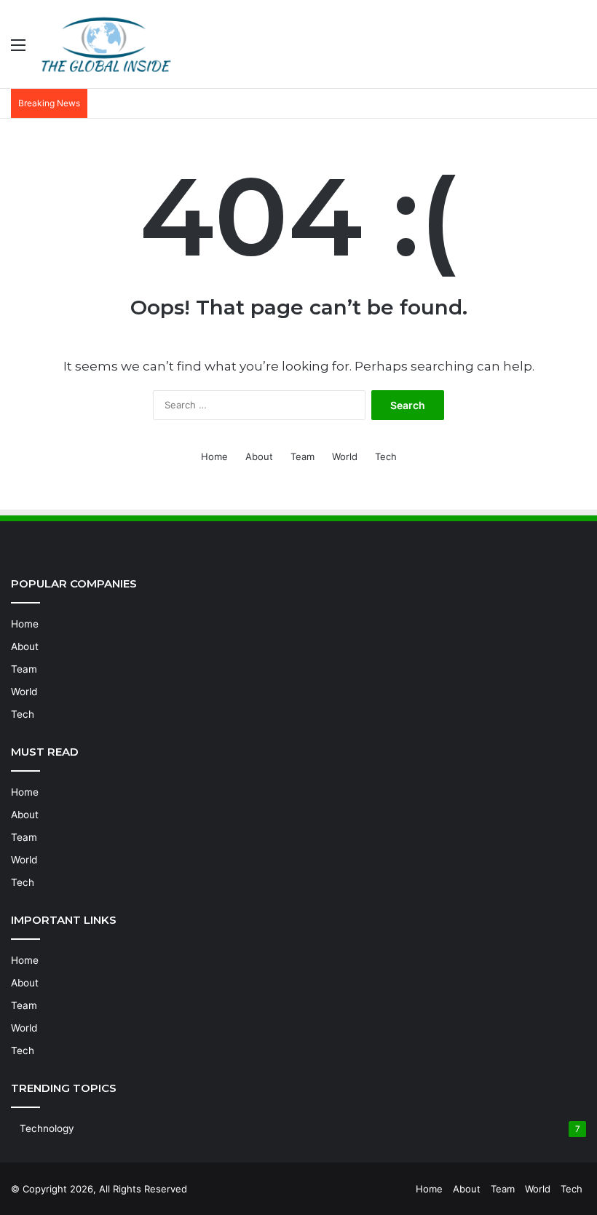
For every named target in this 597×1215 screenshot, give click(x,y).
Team (302, 456)
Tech (386, 456)
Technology (47, 1128)
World (344, 456)
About (259, 456)
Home (214, 456)
